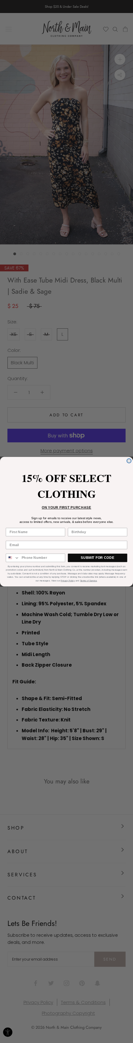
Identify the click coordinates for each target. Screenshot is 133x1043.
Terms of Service (88, 580)
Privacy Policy (68, 580)
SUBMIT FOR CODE (97, 557)
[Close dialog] (129, 460)
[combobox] (12, 558)
